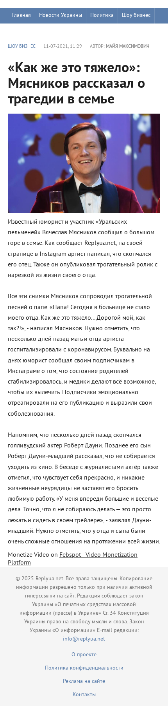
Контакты (84, 695)
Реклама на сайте (84, 681)
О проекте (84, 655)
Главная (21, 15)
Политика (102, 15)
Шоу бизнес (136, 15)
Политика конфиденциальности (84, 668)
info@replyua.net (84, 639)
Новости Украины (60, 15)
